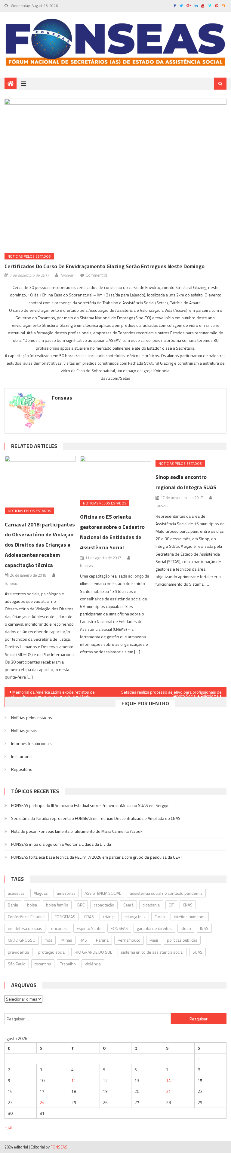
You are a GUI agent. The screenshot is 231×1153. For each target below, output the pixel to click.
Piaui (153, 940)
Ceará (128, 905)
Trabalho (68, 964)
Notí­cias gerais (24, 730)
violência (93, 964)
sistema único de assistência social (152, 952)
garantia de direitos (154, 928)
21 (168, 1091)
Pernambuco (129, 940)
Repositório (21, 769)
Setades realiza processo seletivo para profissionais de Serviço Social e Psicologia (171, 693)
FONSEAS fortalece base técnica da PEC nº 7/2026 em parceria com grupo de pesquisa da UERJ (96, 857)
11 (73, 1080)
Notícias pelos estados (31, 717)
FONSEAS (119, 928)
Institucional (21, 756)
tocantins (43, 964)
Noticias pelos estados (29, 256)
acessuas (16, 893)
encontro (59, 928)
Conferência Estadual (26, 916)
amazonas (66, 893)
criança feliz (135, 916)
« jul (8, 1127)
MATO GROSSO (21, 940)
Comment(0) (96, 275)
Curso (160, 916)
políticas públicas (182, 940)
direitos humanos (189, 916)
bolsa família (57, 905)
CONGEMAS (64, 916)
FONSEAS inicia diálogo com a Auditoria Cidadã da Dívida (61, 844)
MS (84, 940)
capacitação (104, 905)
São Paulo (17, 964)
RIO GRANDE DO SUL (93, 952)
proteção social (52, 952)
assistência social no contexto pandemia (166, 893)
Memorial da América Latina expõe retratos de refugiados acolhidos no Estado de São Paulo (52, 693)
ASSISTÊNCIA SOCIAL (103, 893)
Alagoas (41, 893)
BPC (81, 905)
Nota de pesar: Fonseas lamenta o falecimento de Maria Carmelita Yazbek (77, 831)
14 (168, 1080)
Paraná (102, 940)
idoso (186, 928)
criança (109, 916)
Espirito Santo (89, 928)
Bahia (13, 905)
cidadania (151, 905)
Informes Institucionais (31, 743)
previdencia (18, 952)
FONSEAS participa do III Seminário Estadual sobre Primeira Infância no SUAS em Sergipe (90, 805)
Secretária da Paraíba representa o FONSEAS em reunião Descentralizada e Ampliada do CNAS (95, 818)
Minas (66, 940)
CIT (171, 905)
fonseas (66, 275)
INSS (204, 928)
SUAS (197, 952)
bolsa (32, 905)
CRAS (89, 916)
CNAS (187, 905)
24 (42, 1102)
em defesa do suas (25, 928)
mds (48, 940)
